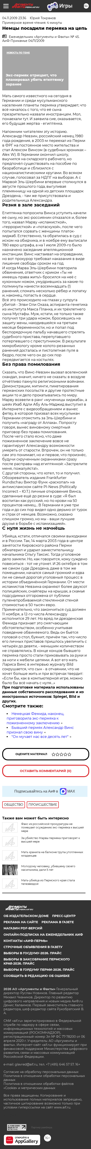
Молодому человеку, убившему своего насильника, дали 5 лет (48, 868)
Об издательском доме (26, 916)
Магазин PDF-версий (23, 928)
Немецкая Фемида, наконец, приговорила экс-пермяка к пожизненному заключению (35, 718)
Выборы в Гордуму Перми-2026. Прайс (39, 970)
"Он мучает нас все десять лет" (39, 737)
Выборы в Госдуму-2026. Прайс (33, 953)
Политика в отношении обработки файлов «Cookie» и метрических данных (39, 1086)
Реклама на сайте (21, 922)
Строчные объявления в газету (33, 947)
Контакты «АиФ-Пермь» (26, 941)
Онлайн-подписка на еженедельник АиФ (43, 935)
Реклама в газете (58, 922)
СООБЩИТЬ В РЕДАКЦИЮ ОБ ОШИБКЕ (37, 976)
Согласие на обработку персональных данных (41, 1072)
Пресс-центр (64, 916)
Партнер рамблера (41, 1127)
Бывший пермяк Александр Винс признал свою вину (40, 730)
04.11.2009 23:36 (14, 18)
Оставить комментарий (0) (45, 771)
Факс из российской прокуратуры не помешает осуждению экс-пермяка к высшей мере (52, 827)
